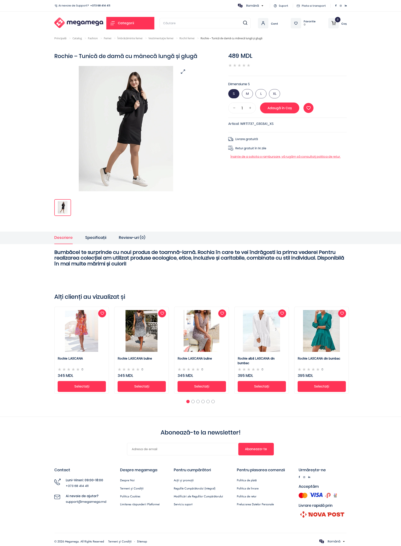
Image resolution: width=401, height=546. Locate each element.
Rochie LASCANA (70, 358)
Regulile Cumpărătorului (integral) (194, 488)
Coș (344, 23)
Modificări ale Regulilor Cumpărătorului (198, 496)
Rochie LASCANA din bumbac (319, 358)
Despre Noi (127, 480)
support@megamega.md (86, 501)
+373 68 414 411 (100, 6)
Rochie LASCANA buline (135, 358)
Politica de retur (246, 496)
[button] (188, 401)
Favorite (310, 21)
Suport (283, 6)
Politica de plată (247, 480)
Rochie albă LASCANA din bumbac (256, 361)
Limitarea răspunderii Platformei (140, 504)
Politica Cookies (130, 496)
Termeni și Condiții (132, 488)
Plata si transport (314, 6)
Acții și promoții (184, 480)
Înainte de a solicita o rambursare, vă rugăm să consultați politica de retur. (285, 157)
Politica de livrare (248, 488)
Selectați (81, 386)
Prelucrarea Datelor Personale (255, 504)
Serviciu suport (183, 504)
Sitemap (142, 541)
